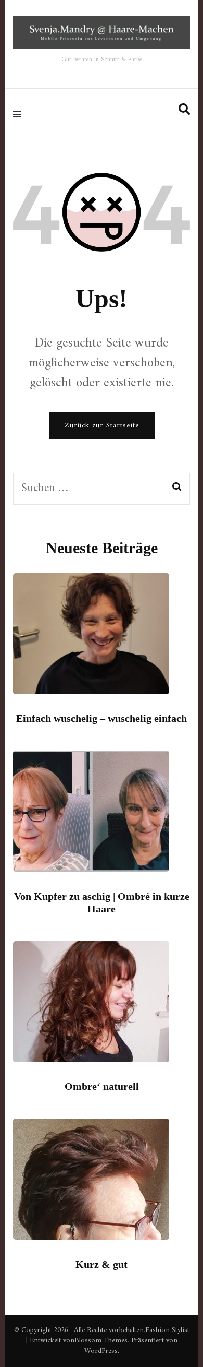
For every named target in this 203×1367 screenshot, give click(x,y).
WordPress (101, 1351)
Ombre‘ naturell (102, 1086)
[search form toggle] (184, 109)
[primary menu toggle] (19, 114)
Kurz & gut (101, 1264)
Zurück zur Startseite (102, 425)
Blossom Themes (101, 1340)
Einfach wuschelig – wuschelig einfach (101, 718)
